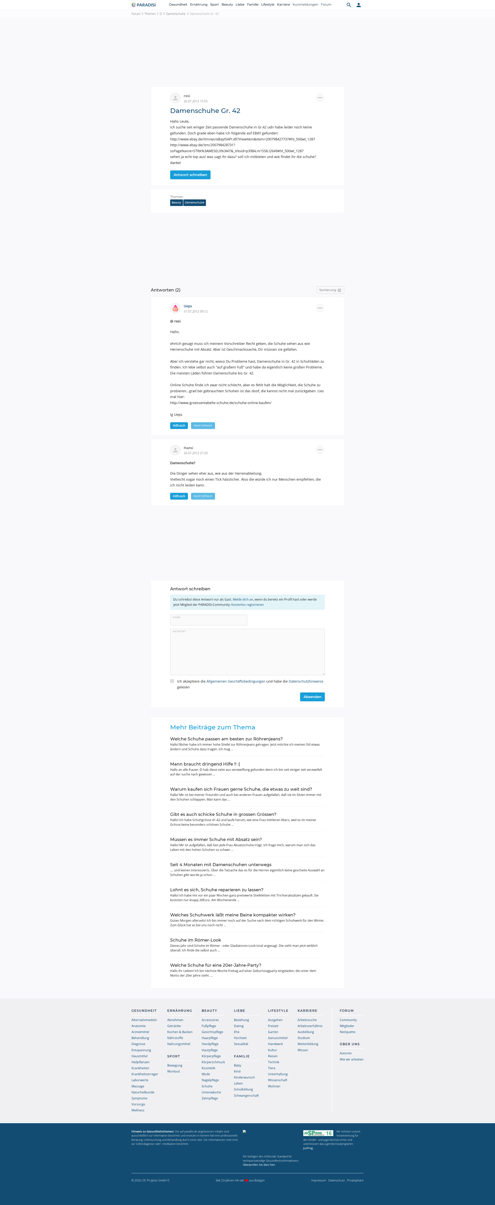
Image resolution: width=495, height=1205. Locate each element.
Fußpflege (209, 1026)
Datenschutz (336, 1180)
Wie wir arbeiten (352, 1059)
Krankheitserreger (144, 1074)
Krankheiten (140, 1068)
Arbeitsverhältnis (310, 1026)
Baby (237, 1065)
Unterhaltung (278, 1074)
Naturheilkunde (142, 1092)
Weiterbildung (308, 1044)
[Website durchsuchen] (349, 5)
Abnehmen (175, 1020)
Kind (237, 1071)
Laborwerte (139, 1080)
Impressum (318, 1180)
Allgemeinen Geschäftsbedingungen (236, 681)
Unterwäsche (211, 1092)
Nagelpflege (210, 1080)
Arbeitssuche (307, 1020)
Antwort (179, 631)
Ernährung (198, 4)
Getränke (174, 1026)
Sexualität (241, 1044)
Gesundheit (178, 4)
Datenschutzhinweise (306, 681)
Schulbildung (243, 1089)
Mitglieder (347, 1026)
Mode (206, 1074)
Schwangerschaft (246, 1095)
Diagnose (138, 1044)
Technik (273, 1062)
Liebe (240, 4)
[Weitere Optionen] (320, 98)
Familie (253, 4)
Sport (214, 4)
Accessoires (210, 1020)
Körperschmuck (213, 1062)
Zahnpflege (210, 1098)
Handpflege (210, 1044)
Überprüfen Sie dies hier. (259, 1165)
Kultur (272, 1050)
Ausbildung (306, 1032)
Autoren (346, 1053)
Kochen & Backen (180, 1032)
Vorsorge (138, 1104)
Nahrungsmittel (178, 1044)
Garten (273, 1032)
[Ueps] (177, 308)
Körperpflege (211, 1056)
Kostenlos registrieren (247, 604)
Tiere (271, 1068)
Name (177, 617)
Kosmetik (208, 1068)
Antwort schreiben (190, 175)
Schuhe (207, 1086)
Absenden (312, 697)
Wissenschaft (277, 1080)
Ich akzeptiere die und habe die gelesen (250, 684)
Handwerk (275, 1044)
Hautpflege (210, 1050)
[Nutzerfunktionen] (359, 5)
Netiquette (347, 1032)
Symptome (139, 1098)
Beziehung (241, 1020)
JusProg (308, 1148)
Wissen (303, 1050)
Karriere (283, 4)
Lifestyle (267, 4)
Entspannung (141, 1050)
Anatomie (138, 1026)
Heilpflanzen (140, 1062)
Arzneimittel (140, 1032)
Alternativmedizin (144, 1020)
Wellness (137, 1110)
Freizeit (273, 1026)
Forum (326, 4)
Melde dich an (243, 599)
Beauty (227, 4)
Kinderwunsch (244, 1077)
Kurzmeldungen (305, 4)
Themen (150, 14)
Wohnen (274, 1086)
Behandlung (140, 1038)
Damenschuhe (176, 14)
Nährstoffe (175, 1038)
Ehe (236, 1032)
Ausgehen (275, 1020)
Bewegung (174, 1065)
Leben (238, 1083)
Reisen (273, 1056)
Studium (304, 1038)
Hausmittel (139, 1056)
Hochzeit (240, 1038)
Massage (137, 1086)
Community (348, 1020)
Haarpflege (210, 1038)
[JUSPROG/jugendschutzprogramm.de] (318, 1133)
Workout (173, 1071)
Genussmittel (278, 1038)
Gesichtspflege (212, 1032)
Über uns (350, 1044)
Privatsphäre (355, 1180)
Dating (239, 1026)
